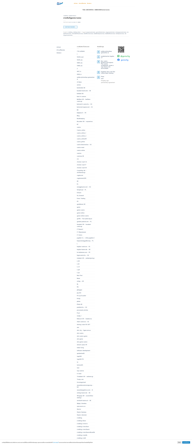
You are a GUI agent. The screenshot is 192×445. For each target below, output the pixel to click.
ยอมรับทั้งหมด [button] (186, 442)
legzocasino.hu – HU (83, 255)
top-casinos (80, 371)
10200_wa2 (80, 57)
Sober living (80, 348)
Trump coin (80, 379)
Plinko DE (79, 304)
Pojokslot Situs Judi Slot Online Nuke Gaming (108, 72)
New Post (79, 275)
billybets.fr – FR (81, 113)
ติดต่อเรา (89, 3)
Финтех (79, 409)
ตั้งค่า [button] (179, 442)
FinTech (79, 193)
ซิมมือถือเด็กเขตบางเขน (110, 33)
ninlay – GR (80, 281)
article (79, 85)
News (78, 278)
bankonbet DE (81, 88)
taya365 (79, 356)
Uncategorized (81, 382)
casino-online (81, 150)
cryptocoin (80, 175)
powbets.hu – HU (82, 307)
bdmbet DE (80, 93)
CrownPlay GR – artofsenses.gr (81, 171)
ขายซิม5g (65, 15)
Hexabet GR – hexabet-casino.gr (84, 225)
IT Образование (81, 232)
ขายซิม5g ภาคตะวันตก (83, 426)
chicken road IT (81, 165)
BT (77, 124)
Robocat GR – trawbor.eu (84, 319)
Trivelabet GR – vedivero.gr (85, 376)
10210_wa (79, 60)
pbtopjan (79, 290)
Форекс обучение (82, 415)
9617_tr (79, 71)
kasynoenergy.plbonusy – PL (85, 241)
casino (79, 127)
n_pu (78, 273)
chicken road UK (82, 168)
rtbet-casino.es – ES (83, 322)
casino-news (80, 147)
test (78, 368)
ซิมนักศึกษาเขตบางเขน (88, 33)
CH (78, 159)
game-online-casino (83, 216)
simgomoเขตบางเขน (110, 32)
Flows (102, 76)
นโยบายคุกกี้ (56, 442)
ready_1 (79, 316)
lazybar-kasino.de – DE (83, 249)
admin (79, 22)
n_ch (78, 267)
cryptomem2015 (81, 178)
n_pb (78, 270)
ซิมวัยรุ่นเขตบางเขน (120, 33)
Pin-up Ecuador (81, 296)
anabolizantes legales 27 (107, 57)
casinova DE (80, 156)
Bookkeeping (81, 118)
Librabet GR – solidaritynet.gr (85, 258)
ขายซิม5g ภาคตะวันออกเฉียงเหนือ (86, 432)
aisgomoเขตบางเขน (90, 32)
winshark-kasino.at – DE (84, 400)
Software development (83, 350)
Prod (78, 313)
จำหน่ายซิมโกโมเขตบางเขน (77, 33)
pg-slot (79, 293)
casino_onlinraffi (82, 139)
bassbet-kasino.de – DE (84, 91)
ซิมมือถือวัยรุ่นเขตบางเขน (99, 33)
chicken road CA (82, 162)
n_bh (78, 261)
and (102, 78)
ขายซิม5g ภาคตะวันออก (83, 429)
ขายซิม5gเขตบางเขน (72, 17)
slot (78, 327)
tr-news (79, 374)
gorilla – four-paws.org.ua (84, 219)
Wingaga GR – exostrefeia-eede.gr (85, 397)
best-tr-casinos (81, 96)
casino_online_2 (81, 136)
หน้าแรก (76, 3)
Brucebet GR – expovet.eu (85, 121)
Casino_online (81, 130)
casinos (79, 153)
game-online (80, 213)
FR (77, 201)
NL (77, 284)
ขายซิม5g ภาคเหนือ (82, 435)
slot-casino (80, 333)
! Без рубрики (81, 51)
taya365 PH (80, 359)
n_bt (78, 264)
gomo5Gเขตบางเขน (100, 32)
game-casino (81, 210)
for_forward (80, 195)
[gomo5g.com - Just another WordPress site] (64, 3)
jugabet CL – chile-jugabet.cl (85, 238)
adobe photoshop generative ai (85, 78)
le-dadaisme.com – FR (83, 252)
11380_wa (79, 66)
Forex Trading (81, 198)
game (78, 207)
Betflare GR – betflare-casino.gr (84, 100)
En (77, 184)
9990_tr (79, 74)
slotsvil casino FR (82, 345)
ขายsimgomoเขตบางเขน (120, 32)
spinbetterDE (81, 353)
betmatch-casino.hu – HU (84, 104)
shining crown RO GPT (83, 324)
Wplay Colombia (81, 403)
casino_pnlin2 (81, 142)
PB (77, 287)
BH (77, 110)
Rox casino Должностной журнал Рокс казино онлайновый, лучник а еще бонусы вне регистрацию (107, 64)
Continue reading (70, 27)
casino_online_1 (81, 133)
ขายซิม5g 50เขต (72, 15)
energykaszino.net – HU (84, 187)
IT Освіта (79, 235)
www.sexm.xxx (81, 406)
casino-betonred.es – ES (84, 145)
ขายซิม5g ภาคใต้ (81, 438)
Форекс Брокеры (81, 412)
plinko (78, 301)
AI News (79, 82)
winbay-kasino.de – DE (83, 393)
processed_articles (82, 310)
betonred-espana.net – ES (85, 107)
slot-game (80, 339)
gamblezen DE (81, 204)
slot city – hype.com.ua (84, 330)
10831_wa (79, 63)
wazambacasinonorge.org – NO (85, 386)
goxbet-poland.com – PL (84, 221)
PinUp (78, 298)
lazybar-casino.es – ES (83, 246)
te (77, 362)
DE (77, 181)
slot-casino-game (82, 336)
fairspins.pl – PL (81, 190)
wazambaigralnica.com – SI (85, 390)
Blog (78, 116)
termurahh (80, 365)
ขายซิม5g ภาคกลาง (82, 424)
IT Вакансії (80, 229)
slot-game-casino (82, 342)
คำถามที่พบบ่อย (82, 3)
